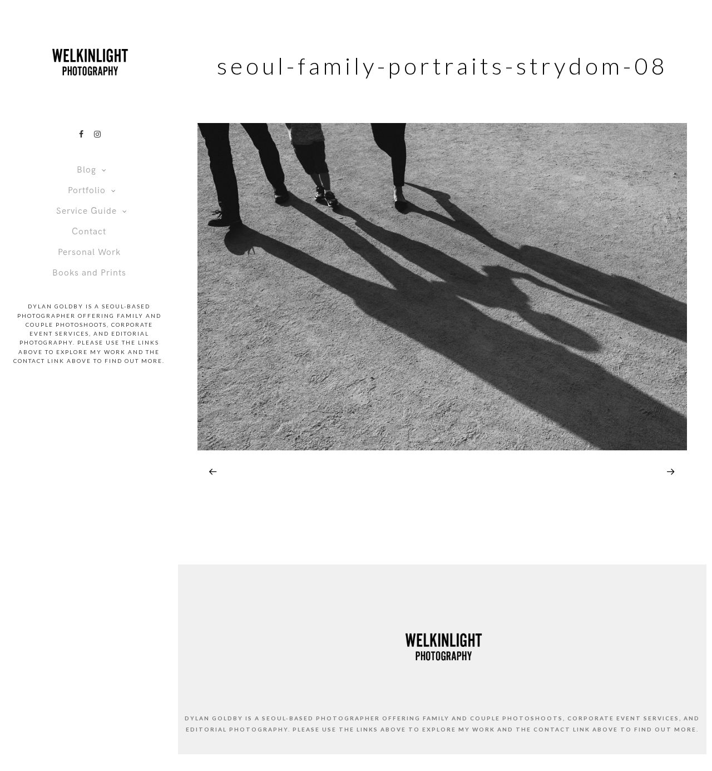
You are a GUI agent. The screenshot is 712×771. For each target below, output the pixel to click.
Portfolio (87, 190)
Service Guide (86, 211)
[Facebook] (81, 134)
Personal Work (89, 252)
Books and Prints (89, 273)
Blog (86, 170)
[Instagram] (97, 134)
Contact (89, 232)
